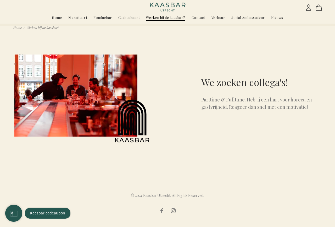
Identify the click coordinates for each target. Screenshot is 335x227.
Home (17, 27)
